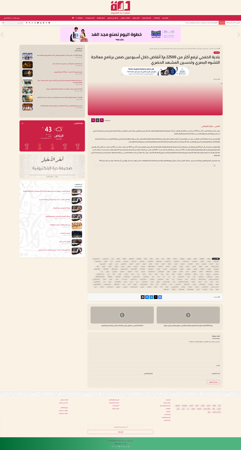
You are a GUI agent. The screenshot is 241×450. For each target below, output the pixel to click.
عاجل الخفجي (145, 281)
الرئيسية (165, 18)
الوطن (174, 271)
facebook (202, 258)
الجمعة (131, 263)
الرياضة (167, 266)
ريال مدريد (179, 279)
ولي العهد (166, 289)
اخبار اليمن (142, 261)
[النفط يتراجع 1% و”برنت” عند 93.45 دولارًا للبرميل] (27, 73)
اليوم (168, 271)
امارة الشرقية (151, 271)
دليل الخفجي (146, 276)
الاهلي (163, 263)
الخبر (116, 263)
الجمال (137, 263)
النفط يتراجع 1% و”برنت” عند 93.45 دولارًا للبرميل (68, 72)
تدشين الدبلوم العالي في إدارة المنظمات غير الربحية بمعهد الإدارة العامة (61, 105)
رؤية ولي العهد (202, 279)
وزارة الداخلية (190, 289)
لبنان (129, 284)
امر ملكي (143, 271)
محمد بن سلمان (112, 18)
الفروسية (216, 269)
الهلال (181, 271)
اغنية (217, 263)
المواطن (194, 271)
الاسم (218, 365)
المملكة (157, 18)
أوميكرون (216, 261)
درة (164, 276)
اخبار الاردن (194, 261)
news (151, 258)
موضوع (118, 286)
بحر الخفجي (216, 274)
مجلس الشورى (107, 284)
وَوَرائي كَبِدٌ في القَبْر (64, 241)
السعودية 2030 (151, 266)
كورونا (135, 284)
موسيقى (125, 286)
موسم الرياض (134, 286)
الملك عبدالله (114, 269)
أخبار (112, 258)
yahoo (118, 258)
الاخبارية (182, 263)
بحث (102, 271)
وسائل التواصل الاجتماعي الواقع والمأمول (58, 216)
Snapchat (131, 258)
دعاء (158, 276)
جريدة (132, 274)
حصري (216, 276)
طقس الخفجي (166, 281)
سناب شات (124, 279)
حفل (194, 276)
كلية (157, 284)
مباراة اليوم (116, 284)
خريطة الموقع (118, 443)
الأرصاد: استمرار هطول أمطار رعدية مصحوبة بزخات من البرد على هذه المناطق (59, 97)
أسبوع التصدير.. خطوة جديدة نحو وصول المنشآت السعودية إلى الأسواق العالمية (46, 191)
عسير (131, 281)
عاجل (152, 281)
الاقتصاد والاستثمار (165, 405)
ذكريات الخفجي (136, 276)
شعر (217, 281)
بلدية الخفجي (187, 274)
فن (104, 281)
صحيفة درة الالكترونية (183, 281)
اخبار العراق (158, 261)
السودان (143, 266)
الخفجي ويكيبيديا (214, 266)
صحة (206, 281)
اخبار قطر (126, 261)
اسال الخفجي (98, 261)
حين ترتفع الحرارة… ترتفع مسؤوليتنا (60, 224)
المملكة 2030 (208, 271)
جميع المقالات (64, 407)
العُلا (98, 266)
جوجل (119, 274)
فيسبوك (210, 284)
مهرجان (149, 286)
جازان (150, 274)
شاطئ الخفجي (96, 279)
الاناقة (169, 263)
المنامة (200, 271)
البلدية (156, 263)
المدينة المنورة (173, 269)
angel (208, 258)
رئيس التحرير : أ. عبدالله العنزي (11, 18)
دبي (169, 276)
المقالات (79, 18)
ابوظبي (202, 261)
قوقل (194, 284)
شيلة (211, 281)
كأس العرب (178, 284)
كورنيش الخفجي (143, 284)
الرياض (174, 266)
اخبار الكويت (150, 261)
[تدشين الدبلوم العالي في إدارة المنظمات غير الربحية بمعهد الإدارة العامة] (27, 106)
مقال (167, 286)
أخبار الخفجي (105, 258)
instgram (182, 258)
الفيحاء (208, 269)
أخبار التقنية (101, 18)
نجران (217, 289)
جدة (138, 274)
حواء (189, 276)
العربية (103, 266)
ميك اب (101, 286)
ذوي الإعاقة (127, 276)
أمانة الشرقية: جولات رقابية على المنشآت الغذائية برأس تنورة (64, 89)
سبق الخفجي (160, 279)
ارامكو (105, 261)
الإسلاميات (167, 414)
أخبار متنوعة (90, 18)
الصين (122, 266)
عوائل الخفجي (118, 281)
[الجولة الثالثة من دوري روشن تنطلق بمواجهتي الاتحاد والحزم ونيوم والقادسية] (27, 56)
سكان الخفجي (143, 279)
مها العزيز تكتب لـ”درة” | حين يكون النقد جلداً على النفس (54, 250)
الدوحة (181, 266)
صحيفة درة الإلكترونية (116, 440)
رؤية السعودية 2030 (100, 276)
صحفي (199, 281)
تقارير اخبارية (166, 402)
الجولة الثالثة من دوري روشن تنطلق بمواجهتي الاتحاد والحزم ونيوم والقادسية (199, 22)
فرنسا (110, 281)
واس (198, 289)
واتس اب (205, 289)
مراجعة (197, 286)
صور (174, 281)
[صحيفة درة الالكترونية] (120, 7)
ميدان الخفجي (110, 286)
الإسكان (204, 263)
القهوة (188, 269)
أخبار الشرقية (146, 18)
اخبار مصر (118, 261)
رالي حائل (193, 279)
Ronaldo (139, 258)
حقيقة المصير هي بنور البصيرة (61, 208)
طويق (158, 281)
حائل (114, 274)
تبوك (173, 274)
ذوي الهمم (118, 276)
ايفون (107, 271)
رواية (186, 279)
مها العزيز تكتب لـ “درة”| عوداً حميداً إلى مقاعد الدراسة (54, 199)
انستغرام (130, 271)
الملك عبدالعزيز (124, 269)
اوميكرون (114, 271)
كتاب (171, 284)
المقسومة (150, 269)
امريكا (136, 271)
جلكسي (126, 274)
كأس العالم (186, 284)
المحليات (211, 48)
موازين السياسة (65, 233)
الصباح (128, 266)
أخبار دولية (136, 18)
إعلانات (208, 261)
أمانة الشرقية (96, 258)
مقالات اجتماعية (63, 413)
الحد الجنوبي (123, 263)
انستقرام (122, 271)
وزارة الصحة (181, 289)
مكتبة (155, 286)
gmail (195, 258)
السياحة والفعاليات (114, 400)
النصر (187, 271)
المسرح (165, 269)
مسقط (190, 286)
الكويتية (181, 269)
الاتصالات (190, 263)
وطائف (173, 289)
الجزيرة (144, 263)
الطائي (116, 266)
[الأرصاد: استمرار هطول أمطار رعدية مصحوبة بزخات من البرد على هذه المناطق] (27, 98)
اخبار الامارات (185, 261)
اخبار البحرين (176, 261)
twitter (124, 258)
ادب (111, 261)
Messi (168, 258)
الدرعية (193, 266)
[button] (123, 40)
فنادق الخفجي (97, 281)
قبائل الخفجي (202, 284)
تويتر (162, 274)
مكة (161, 286)
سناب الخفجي (134, 279)
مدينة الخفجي (205, 286)
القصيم (195, 269)
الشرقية (135, 266)
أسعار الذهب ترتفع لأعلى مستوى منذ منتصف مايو (67, 63)
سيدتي (104, 279)
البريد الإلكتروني (215, 373)
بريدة (202, 274)
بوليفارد (179, 274)
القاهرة (202, 269)
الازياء (176, 263)
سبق (168, 279)
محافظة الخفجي (97, 284)
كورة (152, 284)
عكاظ (125, 281)
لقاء (124, 284)
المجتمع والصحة (166, 417)
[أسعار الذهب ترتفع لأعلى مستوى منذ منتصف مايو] (27, 64)
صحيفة (193, 281)
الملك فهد (105, 269)
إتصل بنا (124, 443)
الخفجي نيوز (102, 263)
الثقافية (168, 408)
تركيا (168, 274)
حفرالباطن (201, 276)
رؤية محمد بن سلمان (213, 279)
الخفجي (110, 263)
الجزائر (150, 263)
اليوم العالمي (161, 271)
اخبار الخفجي (167, 261)
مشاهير (183, 286)
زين (173, 279)
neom (157, 258)
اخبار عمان (134, 261)
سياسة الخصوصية (114, 402)
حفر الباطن (209, 276)
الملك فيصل (97, 269)
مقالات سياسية (63, 410)
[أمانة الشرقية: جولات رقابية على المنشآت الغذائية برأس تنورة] (27, 90)
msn (163, 258)
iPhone (175, 258)
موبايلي (142, 286)
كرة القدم (164, 284)
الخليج (206, 266)
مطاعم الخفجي (175, 286)
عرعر (137, 281)
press (145, 258)
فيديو (217, 284)
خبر (174, 276)
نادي (96, 286)
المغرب (158, 269)
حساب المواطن (100, 274)
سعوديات (152, 279)
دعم (153, 276)
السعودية (160, 266)
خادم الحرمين (181, 276)
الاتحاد (197, 263)
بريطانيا (195, 274)
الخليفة (200, 266)
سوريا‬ (117, 279)
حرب (108, 274)
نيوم (211, 289)
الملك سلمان (125, 18)
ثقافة (156, 274)
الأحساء (211, 263)
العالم (110, 266)
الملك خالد (142, 269)
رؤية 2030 (110, 276)
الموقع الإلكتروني (148, 373)
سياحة (110, 279)
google (189, 258)
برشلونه (208, 274)
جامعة (144, 274)
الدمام (187, 266)
